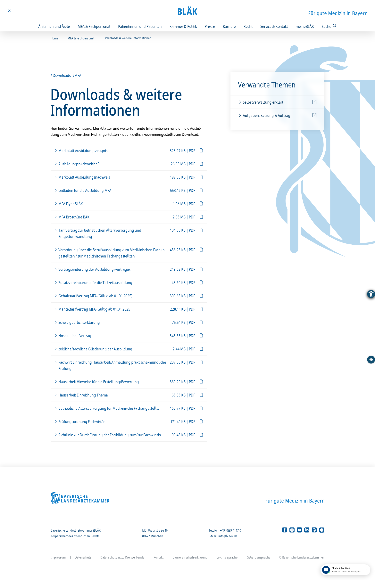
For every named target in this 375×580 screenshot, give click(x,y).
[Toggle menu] (9, 10)
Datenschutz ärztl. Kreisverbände (123, 557)
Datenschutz (83, 557)
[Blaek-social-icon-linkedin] (306, 530)
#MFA (76, 75)
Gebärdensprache (259, 557)
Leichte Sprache (227, 557)
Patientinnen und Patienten (140, 26)
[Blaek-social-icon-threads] (314, 530)
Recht (248, 26)
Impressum (58, 557)
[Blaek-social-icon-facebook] (284, 530)
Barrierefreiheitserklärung (190, 557)
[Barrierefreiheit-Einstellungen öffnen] (371, 294)
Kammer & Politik (183, 26)
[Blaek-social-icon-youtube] (299, 530)
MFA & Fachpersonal (94, 26)
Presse (210, 26)
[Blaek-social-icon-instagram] (292, 530)
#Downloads (61, 75)
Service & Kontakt (274, 26)
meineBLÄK (305, 26)
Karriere (229, 26)
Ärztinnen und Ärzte (54, 26)
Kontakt (159, 557)
